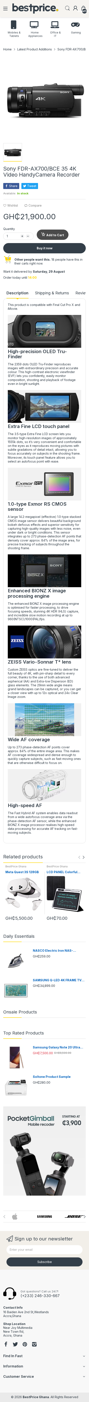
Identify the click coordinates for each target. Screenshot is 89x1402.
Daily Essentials (19, 936)
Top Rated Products (23, 1033)
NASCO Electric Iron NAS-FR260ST (53, 951)
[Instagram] (34, 1345)
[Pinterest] (24, 1345)
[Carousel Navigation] (81, 857)
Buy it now (44, 248)
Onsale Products (20, 1012)
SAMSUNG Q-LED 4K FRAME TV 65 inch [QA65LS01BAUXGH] (57, 980)
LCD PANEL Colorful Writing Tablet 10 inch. (64, 872)
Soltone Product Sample (52, 1076)
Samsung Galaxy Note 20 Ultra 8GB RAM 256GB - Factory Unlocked (56, 1047)
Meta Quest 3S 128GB (22, 872)
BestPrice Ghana (15, 866)
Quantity (9, 229)
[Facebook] (5, 1345)
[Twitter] (15, 1345)
